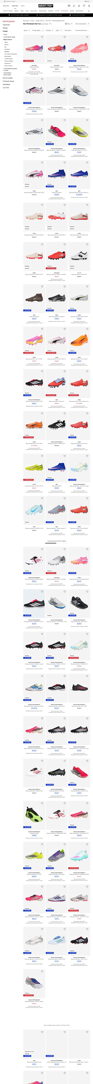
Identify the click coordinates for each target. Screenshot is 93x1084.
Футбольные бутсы (58, 20)
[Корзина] (89, 6)
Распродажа (36, 30)
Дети (22, 5)
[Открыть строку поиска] (88, 11)
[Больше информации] (34, 74)
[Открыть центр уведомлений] (79, 5)
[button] (69, 23)
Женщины (6, 5)
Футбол (48, 20)
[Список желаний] (84, 6)
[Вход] (74, 6)
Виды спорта (40, 20)
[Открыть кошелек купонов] (69, 6)
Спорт (32, 20)
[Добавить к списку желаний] (42, 37)
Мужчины (15, 5)
